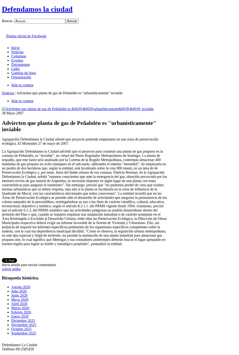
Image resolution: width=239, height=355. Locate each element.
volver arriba (11, 269)
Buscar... (8, 21)
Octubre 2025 (21, 329)
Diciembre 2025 (23, 321)
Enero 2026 (19, 316)
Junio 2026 (19, 295)
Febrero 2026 (21, 312)
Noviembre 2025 (23, 325)
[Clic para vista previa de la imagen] (78, 109)
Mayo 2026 (19, 300)
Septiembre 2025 (23, 333)
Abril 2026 (19, 304)
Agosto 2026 (20, 287)
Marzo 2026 (20, 308)
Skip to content (22, 85)
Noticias (8, 93)
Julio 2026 (19, 291)
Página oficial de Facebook (25, 36)
